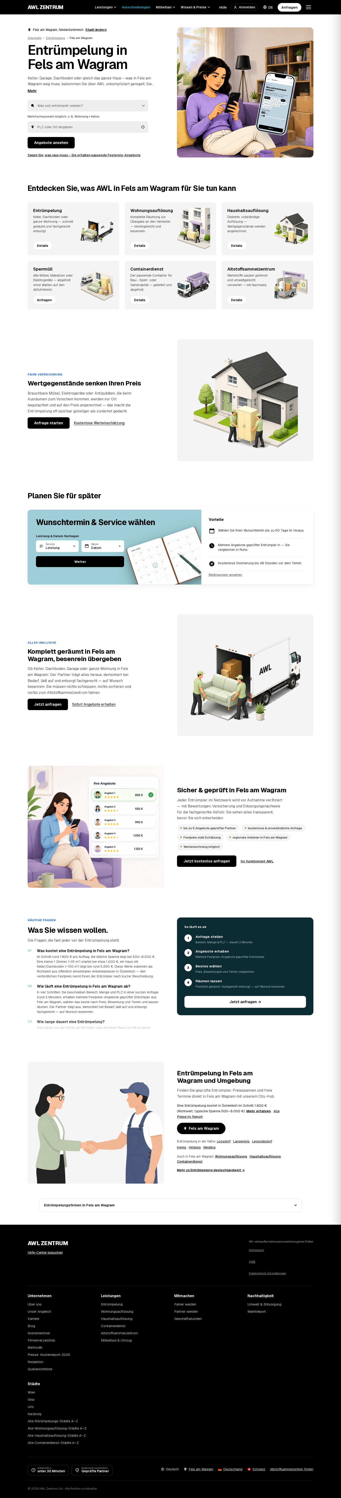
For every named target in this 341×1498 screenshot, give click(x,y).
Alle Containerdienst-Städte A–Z (53, 1442)
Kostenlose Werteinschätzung (99, 423)
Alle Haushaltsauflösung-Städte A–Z (57, 1435)
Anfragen (289, 7)
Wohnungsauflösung (231, 1156)
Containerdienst (190, 1161)
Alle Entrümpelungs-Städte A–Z (53, 1421)
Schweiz (259, 1469)
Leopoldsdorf (262, 1141)
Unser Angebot (39, 1311)
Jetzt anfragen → (245, 1001)
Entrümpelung (55, 38)
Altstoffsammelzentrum (119, 1333)
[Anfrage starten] (245, 92)
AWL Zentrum (46, 7)
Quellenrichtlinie (40, 1369)
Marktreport (257, 1311)
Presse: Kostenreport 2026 (49, 1354)
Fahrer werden (185, 1304)
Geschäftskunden (188, 1318)
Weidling (209, 1147)
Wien (31, 1392)
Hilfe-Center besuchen (45, 1252)
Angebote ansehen (51, 142)
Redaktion (35, 1362)
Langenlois (241, 1141)
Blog (31, 1326)
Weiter (80, 561)
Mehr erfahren (258, 1111)
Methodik (35, 1347)
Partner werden (186, 1311)
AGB (252, 1262)
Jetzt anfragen (47, 704)
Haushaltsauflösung (265, 1156)
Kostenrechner (39, 1333)
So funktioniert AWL (257, 861)
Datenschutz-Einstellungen (267, 1273)
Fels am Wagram (204, 1128)
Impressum (256, 1250)
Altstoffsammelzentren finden (291, 1469)
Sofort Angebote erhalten (94, 704)
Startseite (34, 38)
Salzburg (34, 1414)
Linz (31, 1406)
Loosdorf (224, 1141)
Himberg (195, 1147)
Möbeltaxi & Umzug (116, 1340)
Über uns (35, 1304)
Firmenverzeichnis (41, 1340)
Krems (181, 1147)
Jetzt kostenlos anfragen (206, 861)
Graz (31, 1399)
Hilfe (223, 7)
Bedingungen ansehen (225, 575)
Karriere (33, 1318)
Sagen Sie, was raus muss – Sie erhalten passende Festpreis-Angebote (84, 155)
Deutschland (232, 1469)
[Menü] (308, 7)
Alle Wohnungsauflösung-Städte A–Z (57, 1428)
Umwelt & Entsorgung (264, 1304)
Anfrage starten (48, 423)
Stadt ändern (96, 30)
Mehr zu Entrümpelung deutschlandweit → (211, 1170)
